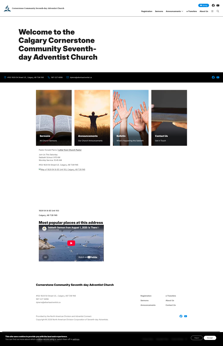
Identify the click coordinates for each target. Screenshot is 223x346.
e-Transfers (192, 11)
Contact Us (171, 305)
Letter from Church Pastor (70, 150)
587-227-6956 (57, 77)
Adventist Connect (83, 316)
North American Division (60, 316)
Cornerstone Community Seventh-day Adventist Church (38, 8)
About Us (204, 11)
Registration (146, 11)
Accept (210, 338)
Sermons (159, 11)
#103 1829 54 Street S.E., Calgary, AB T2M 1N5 (25, 77)
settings (76, 339)
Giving (204, 5)
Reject (196, 338)
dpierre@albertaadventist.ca (81, 77)
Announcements (173, 11)
